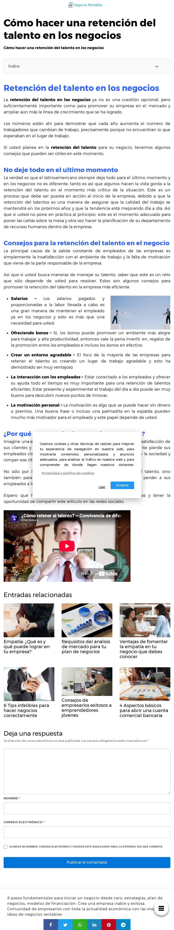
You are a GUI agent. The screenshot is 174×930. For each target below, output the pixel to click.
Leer (102, 487)
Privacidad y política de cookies (68, 473)
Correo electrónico (24, 822)
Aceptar (122, 485)
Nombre (12, 798)
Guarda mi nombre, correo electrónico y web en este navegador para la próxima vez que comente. (86, 846)
